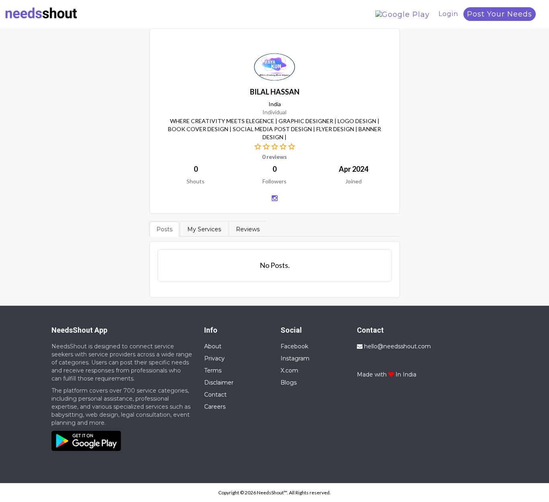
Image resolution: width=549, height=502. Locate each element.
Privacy (214, 358)
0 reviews (274, 156)
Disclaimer (219, 382)
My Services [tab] (204, 229)
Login (448, 14)
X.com (289, 370)
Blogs (289, 382)
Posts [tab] (164, 229)
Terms (212, 370)
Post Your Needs (499, 14)
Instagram (295, 358)
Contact (215, 394)
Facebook (294, 346)
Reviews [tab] (248, 229)
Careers (214, 406)
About (212, 346)
